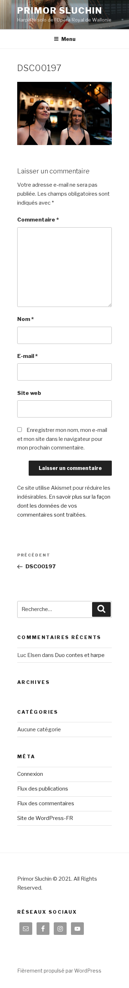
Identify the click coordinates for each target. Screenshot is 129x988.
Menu (68, 39)
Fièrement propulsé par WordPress (59, 971)
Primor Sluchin (59, 10)
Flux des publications (42, 789)
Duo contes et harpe (80, 655)
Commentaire (38, 219)
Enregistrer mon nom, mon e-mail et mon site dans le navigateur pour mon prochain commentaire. (62, 439)
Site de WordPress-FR (45, 818)
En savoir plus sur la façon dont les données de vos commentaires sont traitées (63, 506)
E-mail (27, 356)
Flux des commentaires (45, 803)
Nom (25, 319)
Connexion (30, 774)
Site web (29, 393)
